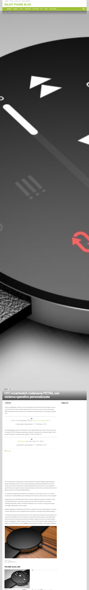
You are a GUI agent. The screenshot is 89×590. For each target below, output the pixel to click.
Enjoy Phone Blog (17, 4)
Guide (46, 9)
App (41, 9)
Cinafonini (28, 9)
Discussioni (52, 9)
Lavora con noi (18, 1)
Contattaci (6, 1)
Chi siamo (12, 1)
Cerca (83, 9)
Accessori (35, 9)
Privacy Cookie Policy (26, 1)
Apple (21, 9)
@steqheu (22, 441)
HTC (6, 562)
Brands (15, 9)
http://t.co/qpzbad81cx (41, 421)
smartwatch (12, 562)
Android (9, 9)
